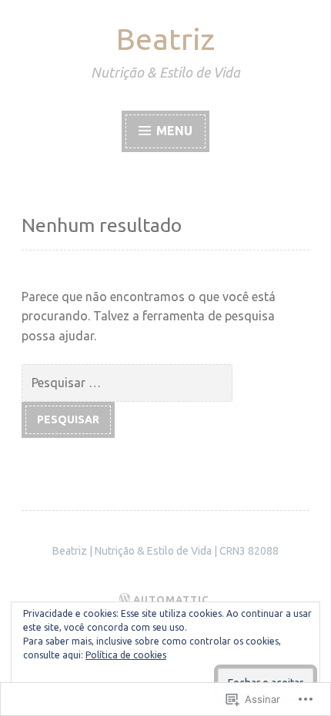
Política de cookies (125, 655)
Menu (172, 131)
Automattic (171, 599)
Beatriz (165, 38)
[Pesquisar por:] (127, 382)
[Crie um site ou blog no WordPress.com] (124, 599)
